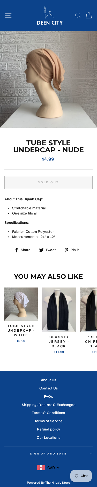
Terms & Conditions (48, 413)
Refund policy (48, 429)
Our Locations (48, 438)
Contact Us (48, 388)
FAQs (48, 396)
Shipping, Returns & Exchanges (48, 405)
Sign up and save (48, 453)
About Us (48, 380)
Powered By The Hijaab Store (48, 482)
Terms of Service (48, 421)
